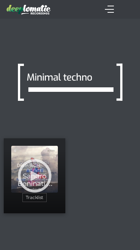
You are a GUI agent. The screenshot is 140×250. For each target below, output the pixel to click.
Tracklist (34, 197)
